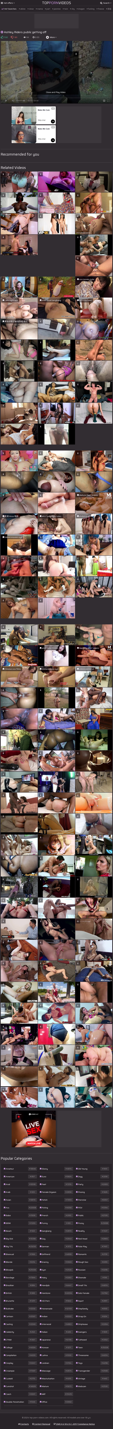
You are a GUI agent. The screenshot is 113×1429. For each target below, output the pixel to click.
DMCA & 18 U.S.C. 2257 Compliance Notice (75, 1424)
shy (73, 8)
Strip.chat (41, 120)
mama (40, 8)
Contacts (24, 1424)
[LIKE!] (2, 37)
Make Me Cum (44, 110)
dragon (81, 8)
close (31, 8)
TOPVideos (56, 3)
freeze (101, 8)
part (48, 8)
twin (66, 8)
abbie (22, 8)
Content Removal (42, 1424)
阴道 (109, 8)
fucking (91, 8)
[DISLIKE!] (12, 37)
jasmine (57, 8)
